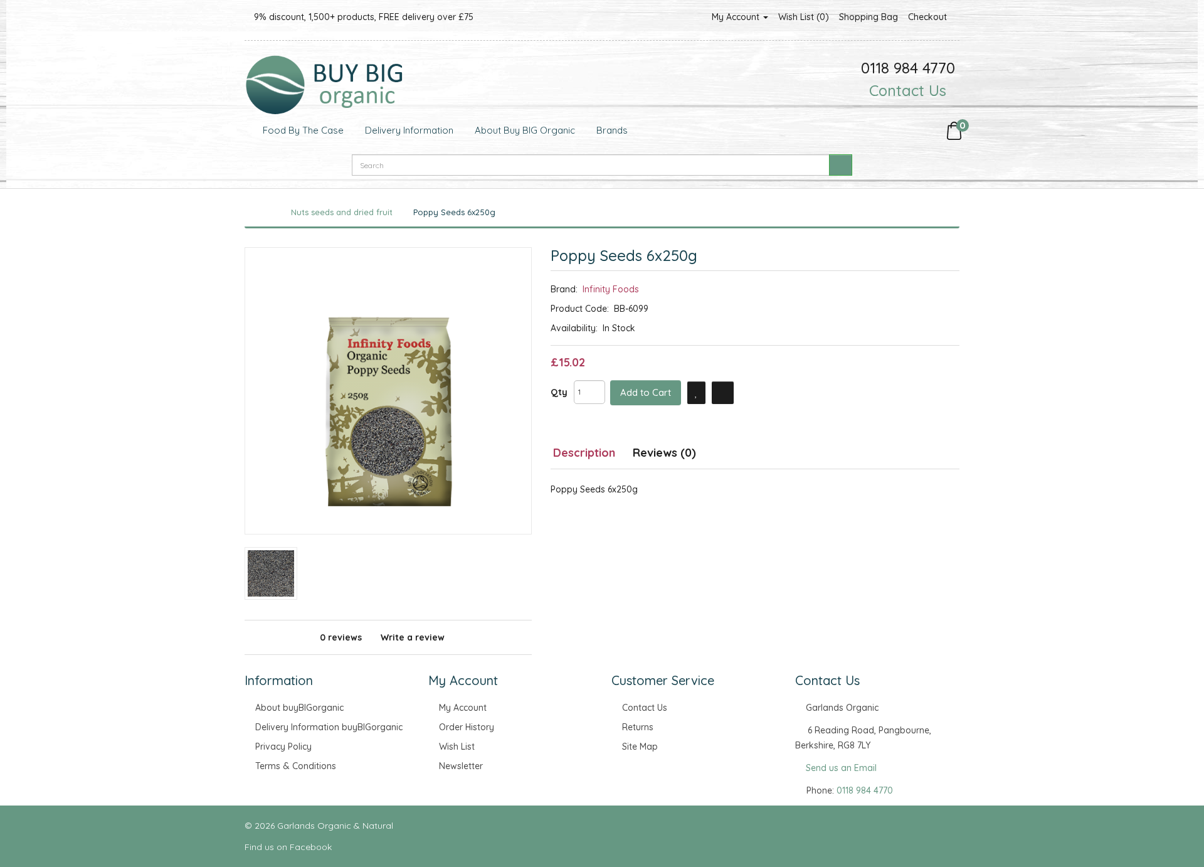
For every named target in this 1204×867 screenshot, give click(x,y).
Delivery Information (407, 130)
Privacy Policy (283, 746)
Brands (611, 130)
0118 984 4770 (865, 790)
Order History (466, 727)
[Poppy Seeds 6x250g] (388, 391)
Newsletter (461, 766)
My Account (737, 17)
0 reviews (341, 637)
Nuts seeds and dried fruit (342, 212)
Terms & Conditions (295, 766)
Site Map (640, 746)
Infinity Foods (611, 289)
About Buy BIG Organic (523, 130)
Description (584, 452)
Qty (559, 392)
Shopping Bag (868, 17)
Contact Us (907, 90)
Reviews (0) (664, 452)
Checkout (927, 17)
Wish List (457, 746)
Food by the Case (302, 130)
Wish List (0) (803, 17)
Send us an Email (841, 768)
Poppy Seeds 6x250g (454, 212)
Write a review (413, 637)
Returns (637, 727)
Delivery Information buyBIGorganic (329, 727)
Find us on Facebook (289, 847)
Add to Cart (645, 392)
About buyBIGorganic (299, 707)
